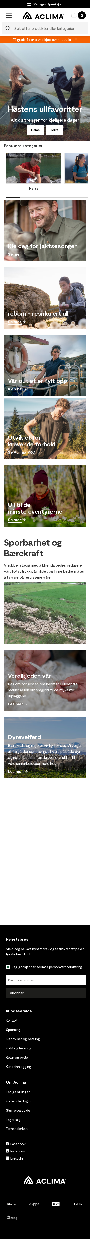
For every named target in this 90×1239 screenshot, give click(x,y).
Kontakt (12, 1020)
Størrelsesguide (18, 1110)
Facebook (18, 1144)
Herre (54, 130)
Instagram (17, 1151)
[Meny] (9, 15)
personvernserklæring (65, 967)
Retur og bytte (17, 1057)
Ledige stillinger (18, 1092)
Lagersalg (13, 1119)
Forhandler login (18, 1101)
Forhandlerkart (17, 1128)
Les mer (15, 703)
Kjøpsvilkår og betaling (23, 1039)
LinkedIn (16, 1158)
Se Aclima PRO (22, 452)
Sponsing (13, 1029)
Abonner (17, 993)
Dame (35, 130)
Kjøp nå (15, 388)
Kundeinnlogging (18, 1066)
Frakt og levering (18, 1048)
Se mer (14, 254)
